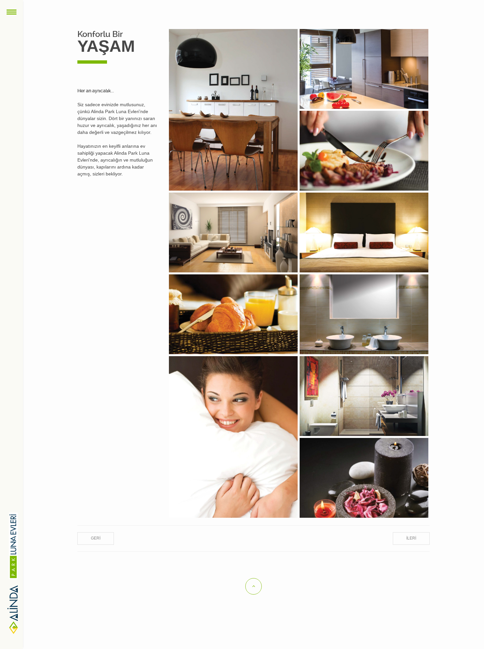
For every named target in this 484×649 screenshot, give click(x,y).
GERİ (95, 538)
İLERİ (411, 538)
